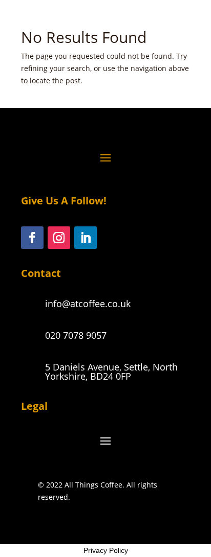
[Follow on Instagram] (59, 237)
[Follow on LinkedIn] (85, 237)
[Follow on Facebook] (32, 237)
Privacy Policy (105, 550)
